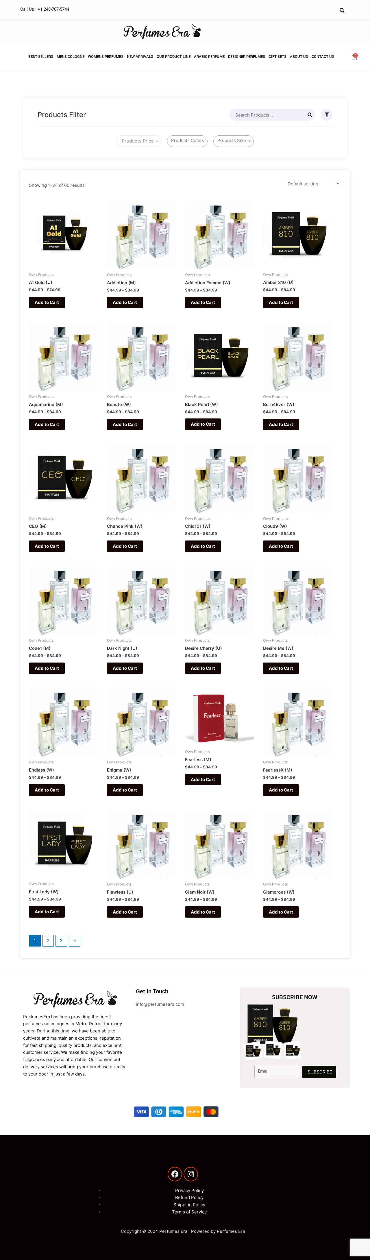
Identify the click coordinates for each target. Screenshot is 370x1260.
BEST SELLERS (40, 56)
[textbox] (136, 141)
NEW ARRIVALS (140, 56)
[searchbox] (188, 140)
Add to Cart (47, 302)
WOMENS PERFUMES (105, 56)
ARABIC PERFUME (209, 56)
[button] (342, 10)
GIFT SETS (277, 56)
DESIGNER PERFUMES (246, 56)
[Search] (310, 115)
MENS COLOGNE (70, 56)
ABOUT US (299, 56)
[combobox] (138, 141)
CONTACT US (323, 56)
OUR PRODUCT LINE (173, 56)
